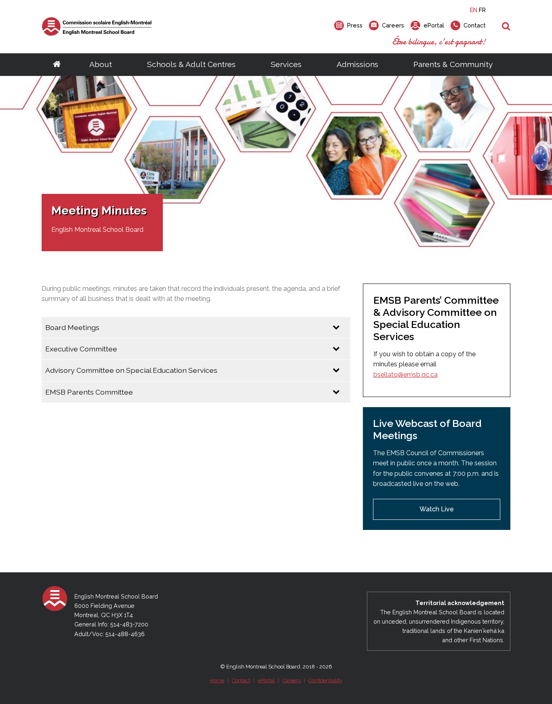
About (100, 64)
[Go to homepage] (57, 64)
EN (473, 9)
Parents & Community (453, 64)
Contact (241, 680)
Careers (291, 680)
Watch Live (436, 509)
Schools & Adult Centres (191, 64)
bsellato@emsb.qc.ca (405, 374)
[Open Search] (506, 26)
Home (217, 680)
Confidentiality (325, 680)
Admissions (357, 64)
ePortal (266, 680)
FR (482, 9)
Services (286, 64)
